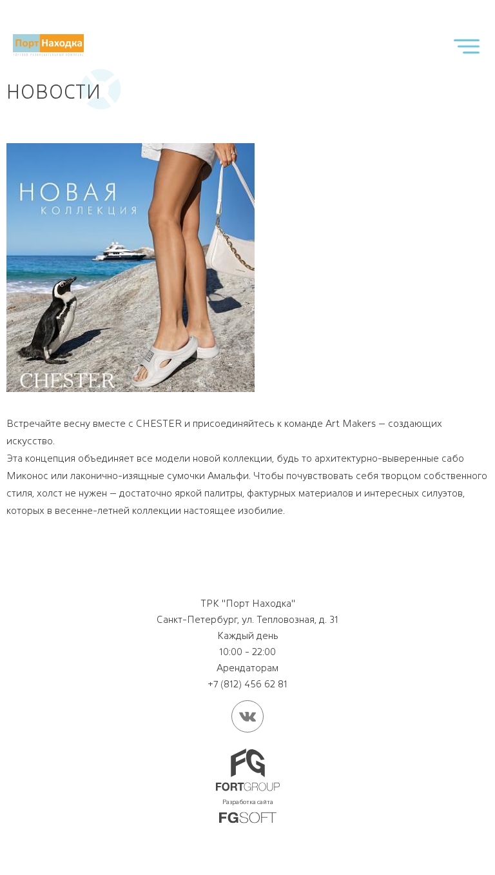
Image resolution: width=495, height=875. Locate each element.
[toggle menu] (467, 46)
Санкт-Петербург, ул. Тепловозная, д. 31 (247, 619)
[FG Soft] (248, 818)
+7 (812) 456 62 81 (247, 683)
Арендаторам (247, 667)
